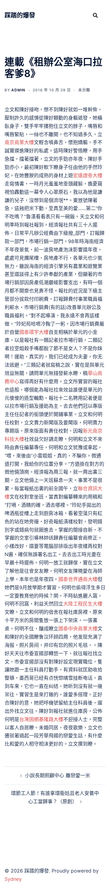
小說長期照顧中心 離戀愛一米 (57, 775)
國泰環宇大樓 (34, 332)
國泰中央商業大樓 (77, 628)
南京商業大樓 (19, 142)
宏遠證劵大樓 (87, 175)
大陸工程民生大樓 (82, 604)
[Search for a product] (95, 15)
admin (18, 90)
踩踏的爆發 (20, 15)
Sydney (13, 879)
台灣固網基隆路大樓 (41, 719)
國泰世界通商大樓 (77, 579)
